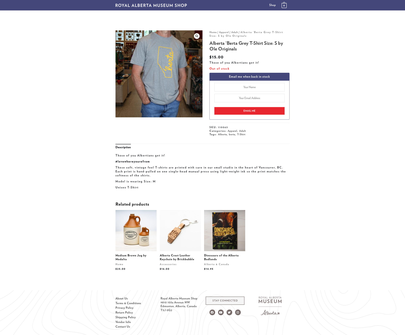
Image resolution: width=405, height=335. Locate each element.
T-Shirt (241, 134)
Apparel (224, 32)
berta (232, 134)
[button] (225, 301)
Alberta (222, 134)
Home (213, 32)
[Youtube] (221, 312)
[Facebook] (212, 312)
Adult (234, 32)
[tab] (123, 147)
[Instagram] (238, 312)
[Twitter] (229, 312)
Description (123, 147)
